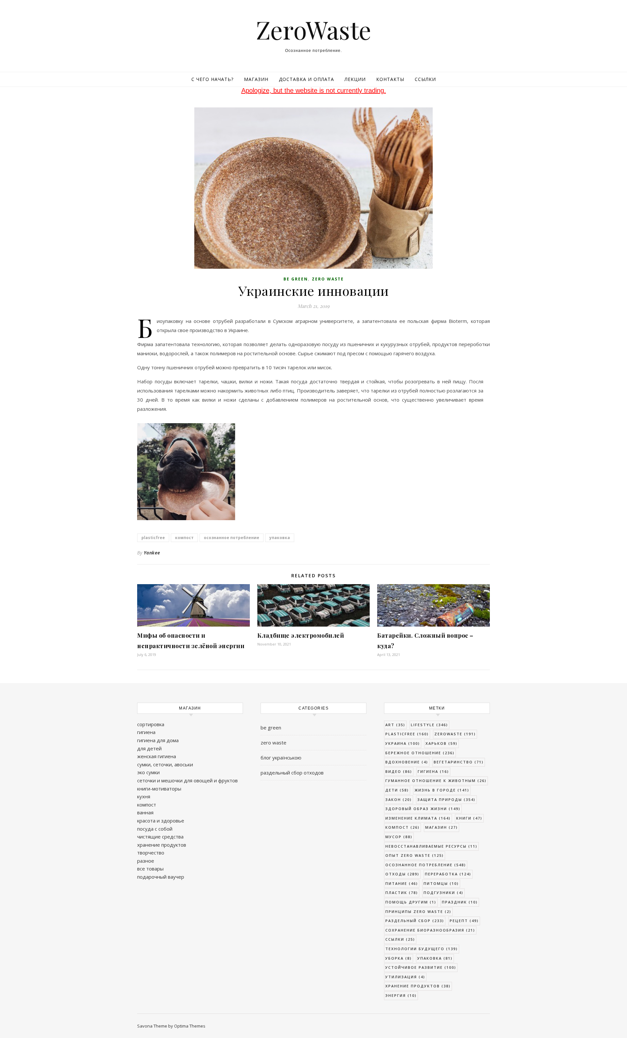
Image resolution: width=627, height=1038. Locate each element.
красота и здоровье (160, 820)
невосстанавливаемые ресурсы (431, 846)
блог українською (281, 757)
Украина (402, 743)
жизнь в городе (441, 790)
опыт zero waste (414, 855)
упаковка (279, 537)
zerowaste (455, 733)
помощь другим (410, 902)
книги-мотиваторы (159, 788)
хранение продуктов (161, 844)
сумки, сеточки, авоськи (165, 764)
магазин (441, 827)
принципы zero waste (418, 911)
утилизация (405, 976)
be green (295, 279)
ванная (145, 812)
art (395, 724)
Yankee (152, 553)
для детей (149, 748)
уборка (398, 958)
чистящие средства (160, 836)
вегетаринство (459, 761)
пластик (401, 892)
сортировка (150, 724)
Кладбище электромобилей (300, 635)
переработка (448, 873)
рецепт (464, 920)
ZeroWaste (313, 29)
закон (398, 799)
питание (401, 883)
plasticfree (153, 537)
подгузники (443, 892)
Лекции (355, 79)
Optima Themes (189, 1026)
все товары (150, 868)
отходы (402, 873)
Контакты (390, 79)
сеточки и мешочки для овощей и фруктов (187, 780)
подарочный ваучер (160, 876)
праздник (460, 902)
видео (398, 771)
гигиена (146, 732)
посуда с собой (154, 828)
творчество (150, 852)
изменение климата (418, 818)
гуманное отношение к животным (436, 780)
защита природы (446, 799)
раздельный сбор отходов (292, 772)
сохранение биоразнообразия (430, 930)
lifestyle (429, 724)
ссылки (400, 939)
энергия (401, 995)
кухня (143, 796)
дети (397, 790)
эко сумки (148, 772)
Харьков (442, 743)
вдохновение (406, 761)
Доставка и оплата (306, 79)
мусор (398, 836)
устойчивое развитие (420, 967)
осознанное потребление (231, 537)
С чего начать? (212, 79)
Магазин (256, 79)
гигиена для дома (158, 740)
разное (145, 860)
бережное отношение (420, 752)
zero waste (328, 279)
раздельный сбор (414, 920)
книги (469, 818)
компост (184, 537)
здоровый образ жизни (422, 808)
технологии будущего (421, 948)
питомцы (441, 883)
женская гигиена (156, 756)
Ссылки (425, 79)
